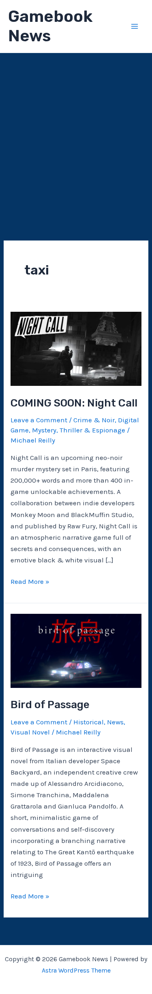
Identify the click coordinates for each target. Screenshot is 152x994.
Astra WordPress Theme (76, 970)
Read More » (30, 582)
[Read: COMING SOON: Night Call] (76, 348)
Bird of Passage (50, 704)
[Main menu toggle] (135, 26)
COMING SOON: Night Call (74, 403)
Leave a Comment (39, 420)
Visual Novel (30, 732)
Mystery (44, 430)
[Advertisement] (76, 133)
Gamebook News (50, 26)
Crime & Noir (94, 420)
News (115, 722)
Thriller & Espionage (92, 430)
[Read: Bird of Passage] (76, 650)
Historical (88, 722)
